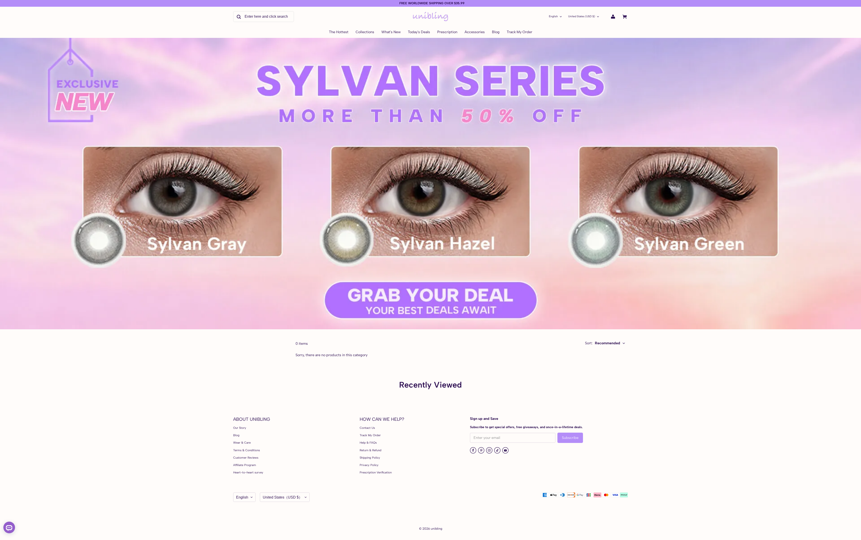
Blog (236, 435)
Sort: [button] (602, 343)
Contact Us (367, 427)
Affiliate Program (244, 465)
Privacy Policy (369, 465)
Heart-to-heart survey (248, 472)
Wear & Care (242, 442)
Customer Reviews (245, 457)
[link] (365, 32)
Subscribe (570, 438)
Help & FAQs (368, 442)
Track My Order (370, 435)
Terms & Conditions (246, 450)
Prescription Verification (376, 472)
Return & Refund (370, 450)
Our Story (239, 427)
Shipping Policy (370, 457)
